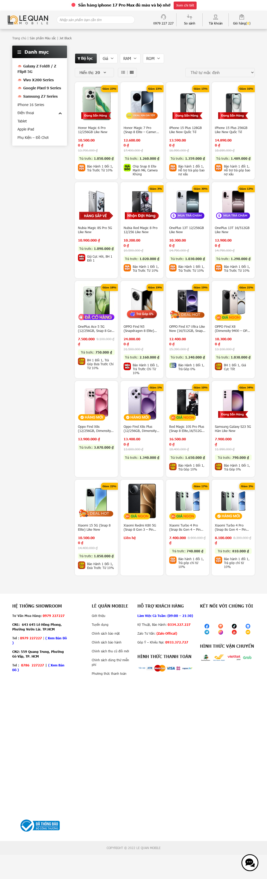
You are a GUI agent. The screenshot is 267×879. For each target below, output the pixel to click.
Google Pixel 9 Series (42, 88)
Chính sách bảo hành (107, 642)
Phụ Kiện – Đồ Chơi (32, 137)
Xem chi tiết (185, 5)
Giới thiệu (98, 615)
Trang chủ (19, 38)
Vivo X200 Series (38, 80)
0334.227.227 (179, 624)
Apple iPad (25, 129)
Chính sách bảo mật (106, 633)
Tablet (22, 121)
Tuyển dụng (100, 624)
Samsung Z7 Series (40, 96)
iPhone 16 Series (30, 104)
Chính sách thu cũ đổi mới (110, 651)
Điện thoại (25, 112)
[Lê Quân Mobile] (28, 19)
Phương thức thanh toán (109, 673)
